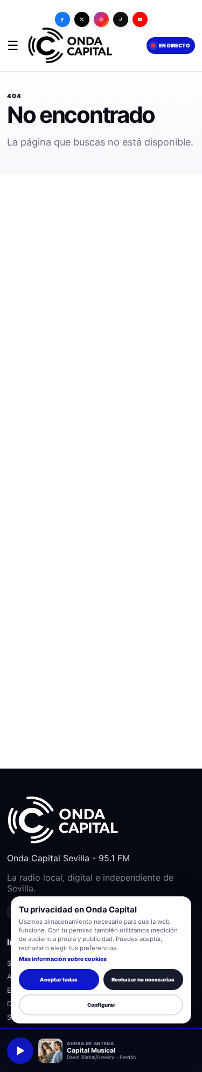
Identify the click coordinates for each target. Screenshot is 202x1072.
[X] (81, 19)
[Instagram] (101, 19)
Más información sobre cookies (63, 959)
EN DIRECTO (174, 46)
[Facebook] (62, 19)
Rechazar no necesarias (143, 980)
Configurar (101, 1005)
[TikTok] (120, 19)
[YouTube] (140, 19)
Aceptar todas (59, 980)
